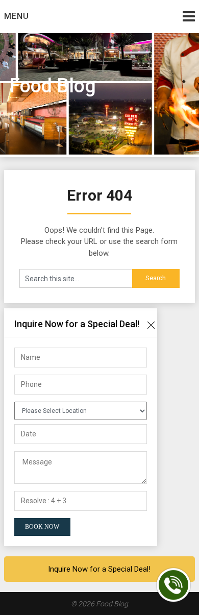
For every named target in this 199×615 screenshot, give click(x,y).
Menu (16, 16)
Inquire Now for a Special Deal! (99, 569)
